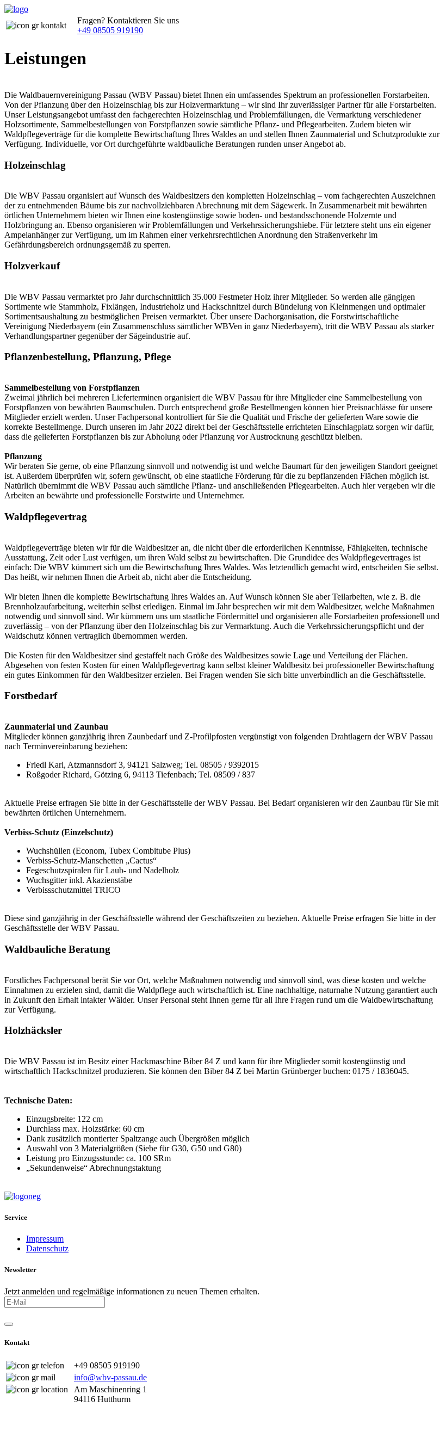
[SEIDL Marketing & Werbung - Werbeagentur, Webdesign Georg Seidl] (15, 1434)
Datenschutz (47, 1248)
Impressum (45, 1238)
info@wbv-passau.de (110, 1377)
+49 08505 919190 (110, 30)
